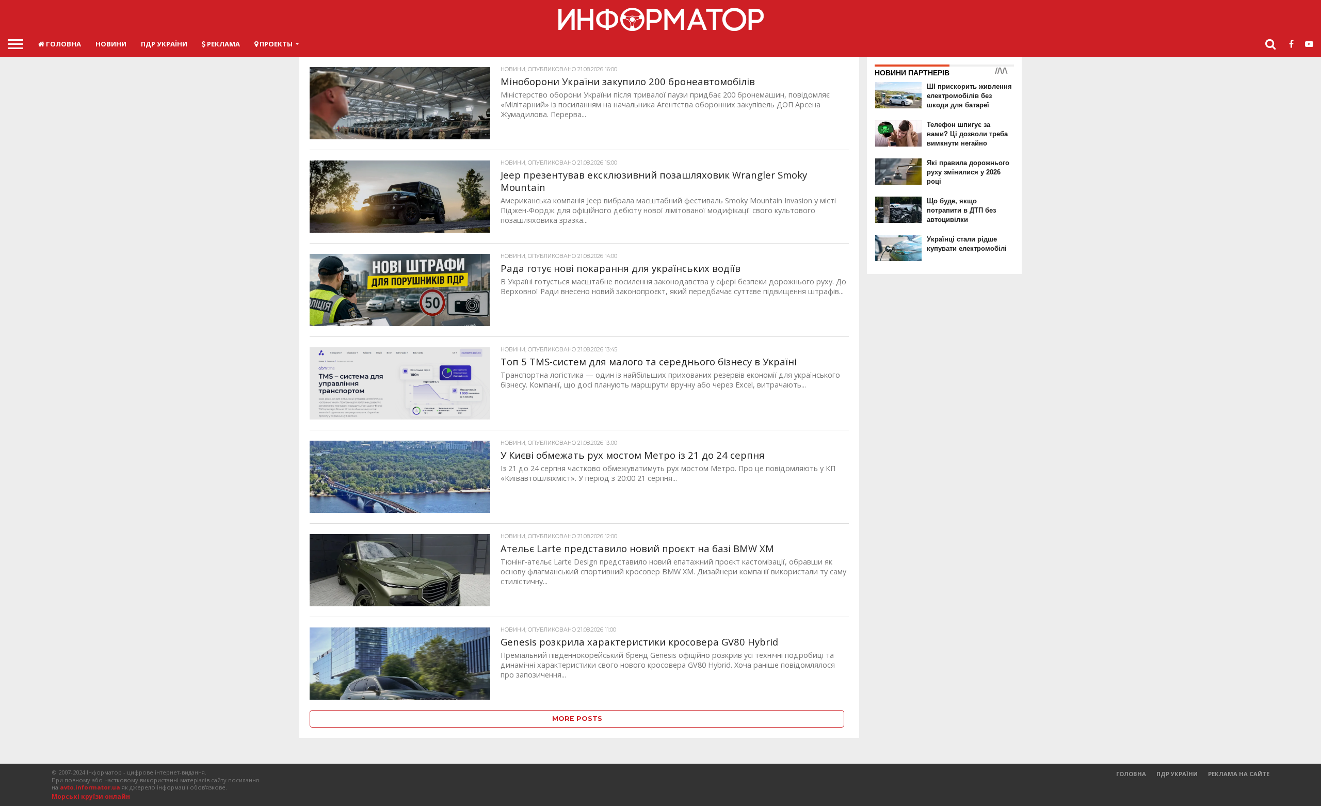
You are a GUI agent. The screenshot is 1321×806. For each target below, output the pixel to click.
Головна (62, 44)
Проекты (275, 44)
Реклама (222, 44)
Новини (110, 44)
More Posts (577, 718)
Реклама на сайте (1238, 774)
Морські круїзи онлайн (91, 796)
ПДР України (164, 44)
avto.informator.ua (90, 787)
